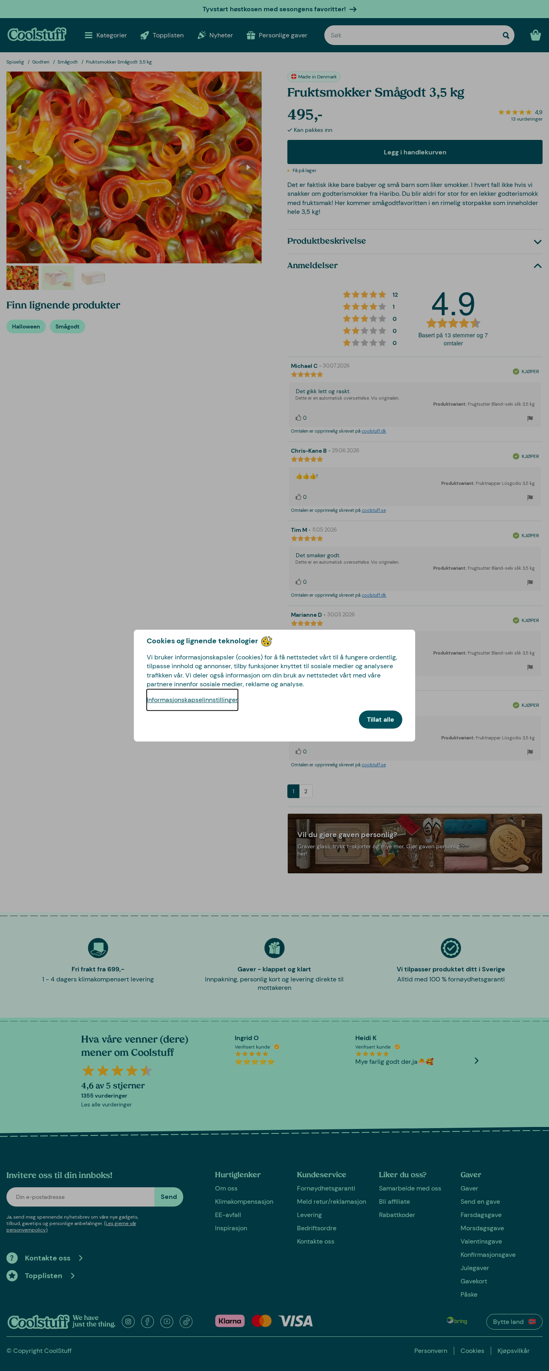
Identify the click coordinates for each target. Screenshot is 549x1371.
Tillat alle (380, 719)
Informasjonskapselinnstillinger (192, 700)
